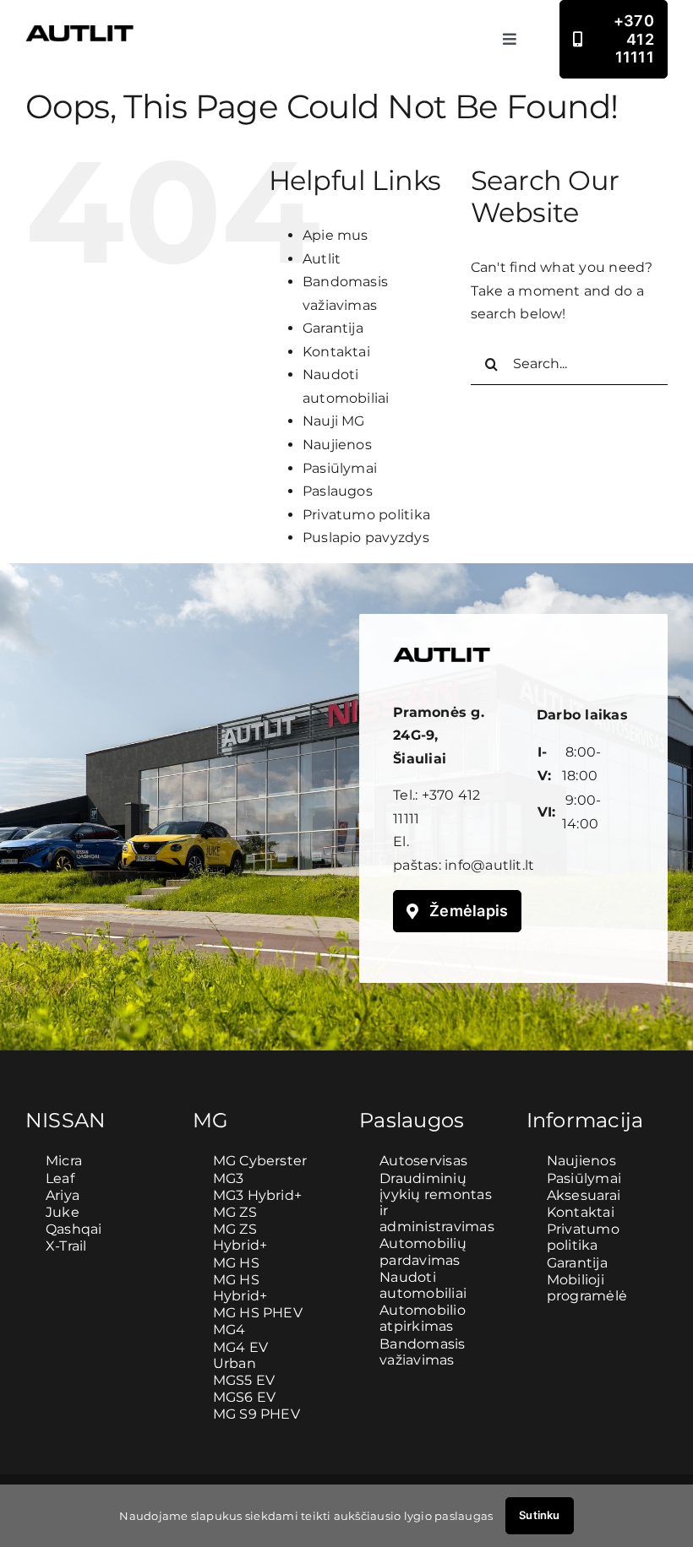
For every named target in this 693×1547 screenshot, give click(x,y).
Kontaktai (336, 352)
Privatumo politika (366, 515)
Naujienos (337, 445)
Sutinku (539, 1515)
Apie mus (335, 235)
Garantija (333, 328)
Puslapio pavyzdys (366, 537)
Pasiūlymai (340, 468)
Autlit (322, 259)
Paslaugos (338, 491)
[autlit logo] (79, 32)
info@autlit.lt (489, 865)
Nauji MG (334, 421)
